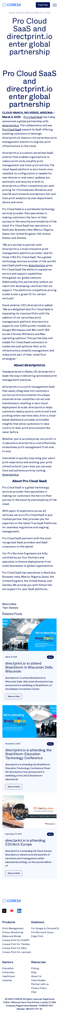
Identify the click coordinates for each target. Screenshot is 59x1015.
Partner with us (40, 984)
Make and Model (11, 936)
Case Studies (38, 980)
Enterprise (8, 972)
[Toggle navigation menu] (55, 5)
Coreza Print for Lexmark (16, 952)
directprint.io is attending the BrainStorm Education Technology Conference (28, 754)
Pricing (35, 968)
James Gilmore (25, 12)
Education (7, 968)
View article (14, 696)
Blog (33, 972)
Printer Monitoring (12, 932)
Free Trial (43, 4)
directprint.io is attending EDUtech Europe (25, 842)
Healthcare (8, 976)
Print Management (13, 928)
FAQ (33, 992)
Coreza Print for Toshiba (16, 944)
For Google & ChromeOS (45, 928)
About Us (36, 976)
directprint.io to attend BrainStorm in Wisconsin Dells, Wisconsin (29, 667)
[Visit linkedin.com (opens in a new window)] (19, 912)
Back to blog (9, 603)
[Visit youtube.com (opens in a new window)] (12, 912)
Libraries (7, 980)
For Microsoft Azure (42, 932)
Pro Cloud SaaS (32, 117)
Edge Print (37, 936)
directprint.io (10, 125)
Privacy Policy (38, 988)
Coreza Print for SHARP (15, 940)
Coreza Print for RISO (14, 948)
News (12, 12)
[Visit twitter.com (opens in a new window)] (4, 912)
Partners (13, 607)
